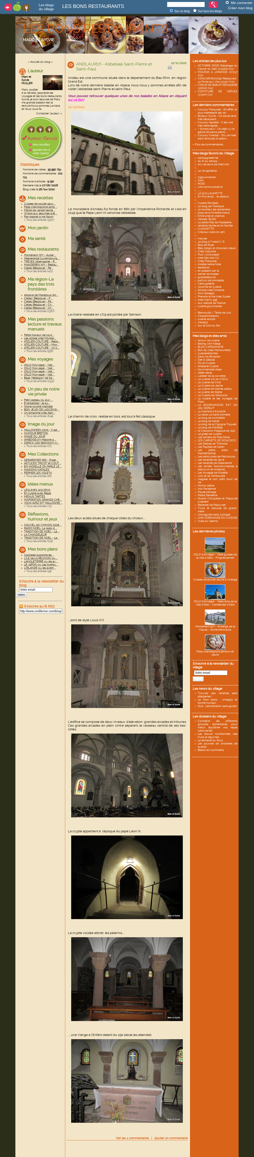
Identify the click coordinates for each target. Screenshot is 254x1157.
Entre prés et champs (211, 216)
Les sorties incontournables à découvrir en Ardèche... (217, 468)
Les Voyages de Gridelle (213, 472)
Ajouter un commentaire (171, 1138)
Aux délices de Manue (211, 303)
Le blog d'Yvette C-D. (211, 241)
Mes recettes (40, 197)
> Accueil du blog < (40, 62)
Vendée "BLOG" (207, 219)
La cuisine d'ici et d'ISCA (213, 379)
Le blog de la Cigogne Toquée (217, 424)
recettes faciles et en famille (215, 225)
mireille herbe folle (209, 264)
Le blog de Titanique (211, 206)
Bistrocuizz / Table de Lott (214, 312)
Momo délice (206, 485)
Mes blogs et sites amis (210, 336)
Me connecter (242, 3)
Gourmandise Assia (210, 369)
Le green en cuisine (210, 434)
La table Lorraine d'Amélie (214, 414)
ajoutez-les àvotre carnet (41, 151)
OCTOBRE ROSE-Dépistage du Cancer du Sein (217, 67)
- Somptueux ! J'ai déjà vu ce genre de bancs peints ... (216, 130)
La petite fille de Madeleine (214, 222)
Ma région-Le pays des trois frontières (41, 284)
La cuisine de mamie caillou (215, 388)
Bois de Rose (206, 245)
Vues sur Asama (208, 521)
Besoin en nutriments (211, 750)
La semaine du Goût (210, 740)
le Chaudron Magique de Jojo (216, 430)
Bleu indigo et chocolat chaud (217, 248)
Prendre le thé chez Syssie (214, 296)
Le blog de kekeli (208, 421)
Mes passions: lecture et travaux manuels (45, 324)
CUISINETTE (206, 228)
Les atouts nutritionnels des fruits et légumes (217, 735)
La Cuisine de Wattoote (212, 395)
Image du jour (41, 423)
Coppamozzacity (208, 316)
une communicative (210, 187)
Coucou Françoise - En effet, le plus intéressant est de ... (217, 111)
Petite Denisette (207, 495)
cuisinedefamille (208, 353)
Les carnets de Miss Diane (214, 437)
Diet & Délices (206, 359)
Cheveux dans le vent (211, 232)
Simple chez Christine (211, 290)
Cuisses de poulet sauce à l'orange (215, 579)
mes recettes (41, 144)
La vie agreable (207, 170)
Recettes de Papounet (212, 505)
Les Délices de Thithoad (212, 443)
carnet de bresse (208, 274)
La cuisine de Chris (209, 382)
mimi (201, 180)
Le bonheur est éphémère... (214, 209)
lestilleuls (203, 267)
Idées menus (40, 484)
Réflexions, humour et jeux (42, 516)
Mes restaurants (43, 249)
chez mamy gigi (207, 299)
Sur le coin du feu (209, 325)
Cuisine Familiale (208, 203)
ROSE (201, 183)
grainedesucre (207, 277)
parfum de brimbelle (211, 280)
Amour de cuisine (209, 340)
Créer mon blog (240, 8)
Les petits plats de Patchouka (216, 456)
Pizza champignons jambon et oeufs (215, 653)
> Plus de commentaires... (208, 144)
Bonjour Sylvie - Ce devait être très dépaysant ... (217, 117)
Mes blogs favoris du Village (213, 153)
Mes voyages (40, 358)
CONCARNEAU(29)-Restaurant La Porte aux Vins (217, 80)
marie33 (203, 322)
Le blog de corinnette (211, 417)
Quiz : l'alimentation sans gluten (217, 706)
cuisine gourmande (210, 306)
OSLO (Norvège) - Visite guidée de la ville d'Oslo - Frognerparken (215, 556)
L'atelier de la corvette (211, 376)
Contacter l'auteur (47, 113)
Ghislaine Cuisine (208, 366)
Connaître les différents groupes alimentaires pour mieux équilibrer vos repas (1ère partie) (217, 725)
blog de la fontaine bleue (213, 212)
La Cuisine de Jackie (210, 385)
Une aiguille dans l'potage (214, 514)
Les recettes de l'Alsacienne (215, 463)
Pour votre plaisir (208, 254)
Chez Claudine (207, 251)
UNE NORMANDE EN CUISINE (217, 517)
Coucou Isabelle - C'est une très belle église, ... (215, 124)
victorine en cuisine (209, 287)
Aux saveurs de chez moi (213, 164)
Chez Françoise (207, 261)
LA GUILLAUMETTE (210, 193)
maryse (202, 238)
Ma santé (36, 238)
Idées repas (205, 372)
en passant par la (208, 270)
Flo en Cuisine (206, 363)
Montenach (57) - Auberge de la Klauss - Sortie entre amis (215, 628)
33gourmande (207, 177)
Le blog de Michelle (210, 427)
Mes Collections (43, 453)
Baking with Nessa (209, 343)
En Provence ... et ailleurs (213, 196)
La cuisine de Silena (210, 392)
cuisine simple (206, 319)
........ (200, 190)
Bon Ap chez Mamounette (214, 350)
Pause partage (207, 492)
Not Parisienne (207, 488)
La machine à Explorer (212, 411)
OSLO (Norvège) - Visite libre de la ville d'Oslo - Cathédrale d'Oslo (215, 603)
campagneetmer (208, 158)
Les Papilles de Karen (211, 447)
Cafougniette (206, 283)
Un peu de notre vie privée (44, 391)
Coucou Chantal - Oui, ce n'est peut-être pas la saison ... (217, 137)
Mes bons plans (43, 548)
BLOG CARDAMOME (210, 347)
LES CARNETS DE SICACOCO (217, 440)
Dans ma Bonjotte (209, 356)
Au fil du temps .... (209, 161)
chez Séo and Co (208, 257)
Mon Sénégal (206, 293)
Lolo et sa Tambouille (211, 476)
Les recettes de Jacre (211, 459)
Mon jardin (38, 227)
